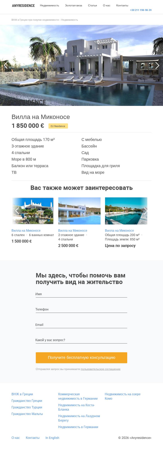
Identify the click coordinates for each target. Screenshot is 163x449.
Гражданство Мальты (27, 414)
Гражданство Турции (27, 407)
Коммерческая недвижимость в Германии (78, 396)
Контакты (122, 5)
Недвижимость (49, 5)
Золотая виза (73, 5)
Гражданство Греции (27, 401)
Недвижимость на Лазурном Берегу (79, 418)
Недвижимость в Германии (78, 427)
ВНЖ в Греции (22, 394)
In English (52, 438)
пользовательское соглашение (100, 369)
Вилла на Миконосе (26, 230)
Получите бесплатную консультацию (81, 357)
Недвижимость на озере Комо (123, 396)
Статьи (92, 5)
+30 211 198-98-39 (140, 10)
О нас (106, 5)
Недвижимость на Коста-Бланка (76, 407)
